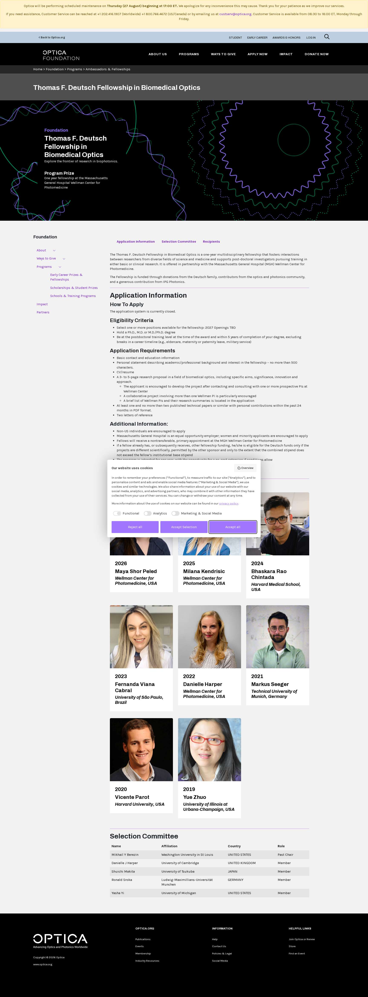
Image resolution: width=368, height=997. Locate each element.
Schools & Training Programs (73, 296)
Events (139, 946)
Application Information (136, 241)
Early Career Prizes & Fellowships (66, 277)
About (41, 250)
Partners (43, 312)
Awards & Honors (286, 37)
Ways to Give (223, 54)
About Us (158, 54)
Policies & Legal (222, 953)
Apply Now (258, 54)
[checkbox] (125, 513)
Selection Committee (179, 241)
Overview (247, 468)
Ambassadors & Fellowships (108, 69)
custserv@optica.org (235, 14)
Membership (143, 953)
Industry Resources (147, 960)
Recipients (211, 241)
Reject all (135, 527)
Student (235, 37)
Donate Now (317, 54)
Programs (189, 54)
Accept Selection (184, 527)
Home (37, 69)
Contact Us (219, 946)
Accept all (232, 527)
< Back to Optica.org (52, 37)
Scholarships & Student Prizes (74, 288)
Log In (311, 37)
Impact (286, 54)
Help (215, 939)
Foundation (55, 69)
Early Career (257, 37)
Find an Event (297, 953)
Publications (143, 939)
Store (292, 946)
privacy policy (228, 503)
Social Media (220, 960)
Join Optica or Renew (302, 939)
